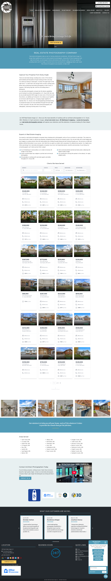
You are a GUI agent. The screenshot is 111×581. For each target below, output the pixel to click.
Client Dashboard (95, 12)
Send (104, 571)
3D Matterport (66, 10)
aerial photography (83, 120)
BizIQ (91, 571)
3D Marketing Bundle (79, 10)
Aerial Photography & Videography (85, 556)
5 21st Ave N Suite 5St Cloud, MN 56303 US (8, 552)
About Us (99, 10)
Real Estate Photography (42, 10)
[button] (52, 541)
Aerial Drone (90, 10)
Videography (56, 10)
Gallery (107, 10)
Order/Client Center (103, 6)
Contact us (69, 62)
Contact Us (105, 12)
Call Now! (98, 556)
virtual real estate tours (52, 120)
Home (31, 10)
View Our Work (54, 42)
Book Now (98, 559)
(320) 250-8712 (103, 2)
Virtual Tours (80, 552)
